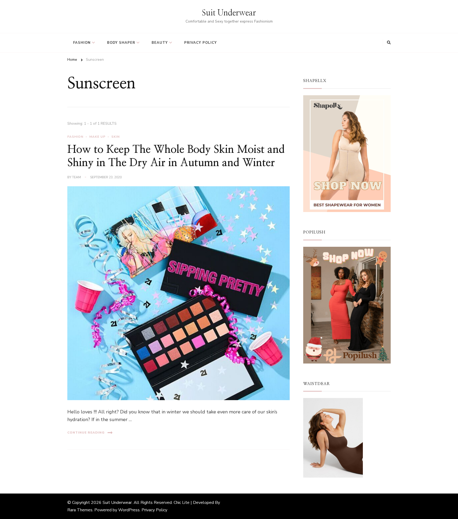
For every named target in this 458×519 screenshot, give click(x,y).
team (76, 177)
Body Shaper (121, 42)
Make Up (97, 137)
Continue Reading (86, 432)
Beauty (160, 42)
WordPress (129, 510)
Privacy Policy (200, 42)
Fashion (82, 42)
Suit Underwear (229, 13)
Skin (115, 137)
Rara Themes (80, 510)
